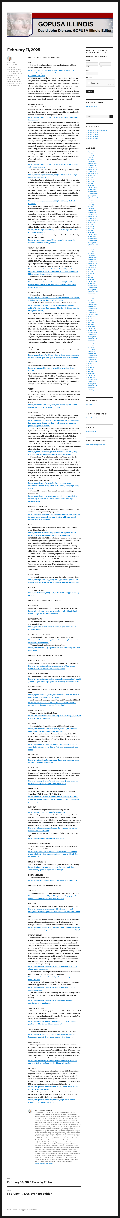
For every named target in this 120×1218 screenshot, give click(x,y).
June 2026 (91, 156)
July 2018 (90, 342)
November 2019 (92, 310)
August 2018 (91, 340)
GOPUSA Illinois (12, 1210)
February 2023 (92, 234)
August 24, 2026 (93, 136)
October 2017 (92, 359)
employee (10, 75)
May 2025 (91, 181)
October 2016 (92, 383)
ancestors (18, 69)
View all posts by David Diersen (44, 1163)
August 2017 (91, 363)
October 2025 (92, 171)
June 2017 (91, 367)
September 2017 (93, 361)
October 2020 (92, 289)
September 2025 (93, 173)
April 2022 (91, 254)
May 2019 (91, 322)
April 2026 (91, 160)
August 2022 (91, 246)
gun (19, 79)
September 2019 (93, 314)
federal (9, 77)
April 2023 (91, 230)
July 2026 (91, 154)
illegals (14, 81)
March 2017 (91, 373)
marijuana (10, 85)
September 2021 (93, 267)
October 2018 (92, 336)
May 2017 (91, 369)
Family (16, 75)
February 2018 (92, 352)
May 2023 (91, 228)
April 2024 (91, 207)
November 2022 (92, 240)
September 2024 (93, 197)
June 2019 (91, 320)
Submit (90, 91)
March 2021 (91, 279)
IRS (17, 83)
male (19, 83)
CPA (13, 71)
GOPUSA (14, 79)
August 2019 (91, 316)
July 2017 (90, 365)
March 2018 (91, 350)
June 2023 (91, 226)
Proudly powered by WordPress (27, 1210)
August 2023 (91, 222)
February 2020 (92, 305)
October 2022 (92, 242)
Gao (13, 77)
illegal (9, 81)
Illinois (19, 81)
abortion (9, 67)
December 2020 (92, 285)
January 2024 (92, 212)
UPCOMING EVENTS (92, 106)
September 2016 (93, 385)
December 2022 (92, 238)
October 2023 (92, 218)
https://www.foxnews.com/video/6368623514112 (46, 838)
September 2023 (93, 220)
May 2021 (91, 275)
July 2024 (90, 201)
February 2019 (92, 328)
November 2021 (92, 263)
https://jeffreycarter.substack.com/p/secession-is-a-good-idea (52, 880)
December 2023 (92, 214)
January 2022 (92, 260)
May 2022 (91, 252)
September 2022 (93, 244)
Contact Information (92, 418)
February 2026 (92, 164)
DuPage (19, 73)
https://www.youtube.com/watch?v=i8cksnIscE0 (46, 812)
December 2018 (92, 332)
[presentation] (100, 83)
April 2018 (91, 348)
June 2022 (91, 250)
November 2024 (92, 193)
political (16, 85)
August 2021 (91, 269)
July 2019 (90, 318)
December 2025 (92, 167)
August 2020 (91, 293)
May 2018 (91, 346)
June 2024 (91, 203)
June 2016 (91, 391)
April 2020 (91, 301)
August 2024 (91, 199)
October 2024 (92, 195)
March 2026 (91, 162)
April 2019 (91, 324)
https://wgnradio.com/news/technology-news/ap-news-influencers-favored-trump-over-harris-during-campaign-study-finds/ (54, 485)
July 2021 (90, 271)
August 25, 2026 (93, 134)
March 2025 (91, 185)
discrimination (11, 73)
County (9, 71)
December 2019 (92, 309)
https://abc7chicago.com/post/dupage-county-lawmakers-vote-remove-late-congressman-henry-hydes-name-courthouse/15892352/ (52, 72)
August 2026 (92, 152)
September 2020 (93, 291)
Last (101, 66)
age (14, 67)
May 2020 (91, 299)
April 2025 (91, 183)
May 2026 (91, 158)
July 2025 (90, 177)
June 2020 (91, 297)
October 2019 (92, 312)
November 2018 (92, 334)
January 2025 (92, 189)
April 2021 (91, 277)
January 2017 (92, 377)
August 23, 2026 (93, 138)
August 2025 (91, 175)
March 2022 (91, 256)
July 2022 (90, 248)
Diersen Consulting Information (96, 445)
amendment (11, 69)
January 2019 (92, 330)
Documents (89, 404)
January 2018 (92, 354)
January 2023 (92, 236)
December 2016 (92, 379)
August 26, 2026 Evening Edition (98, 130)
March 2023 (91, 232)
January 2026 (92, 165)
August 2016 (91, 387)
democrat (18, 71)
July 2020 (90, 295)
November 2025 (92, 169)
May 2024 (91, 205)
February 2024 (92, 211)
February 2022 (92, 258)
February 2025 (92, 187)
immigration (11, 83)
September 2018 (93, 338)
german (17, 77)
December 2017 (92, 356)
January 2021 (92, 283)
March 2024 (91, 209)
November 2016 (92, 381)
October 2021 (92, 265)
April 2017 (91, 371)
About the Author (91, 431)
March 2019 (91, 326)
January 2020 (92, 307)
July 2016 (90, 389)
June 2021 (91, 273)
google (9, 79)
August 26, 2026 (93, 132)
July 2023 (90, 224)
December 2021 (92, 261)
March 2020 (91, 303)
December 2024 (92, 191)
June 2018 (91, 344)
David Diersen (11, 62)
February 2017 (92, 375)
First (87, 66)
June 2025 (91, 179)
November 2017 (92, 358)
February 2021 (92, 281)
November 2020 (92, 287)
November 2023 (92, 216)
